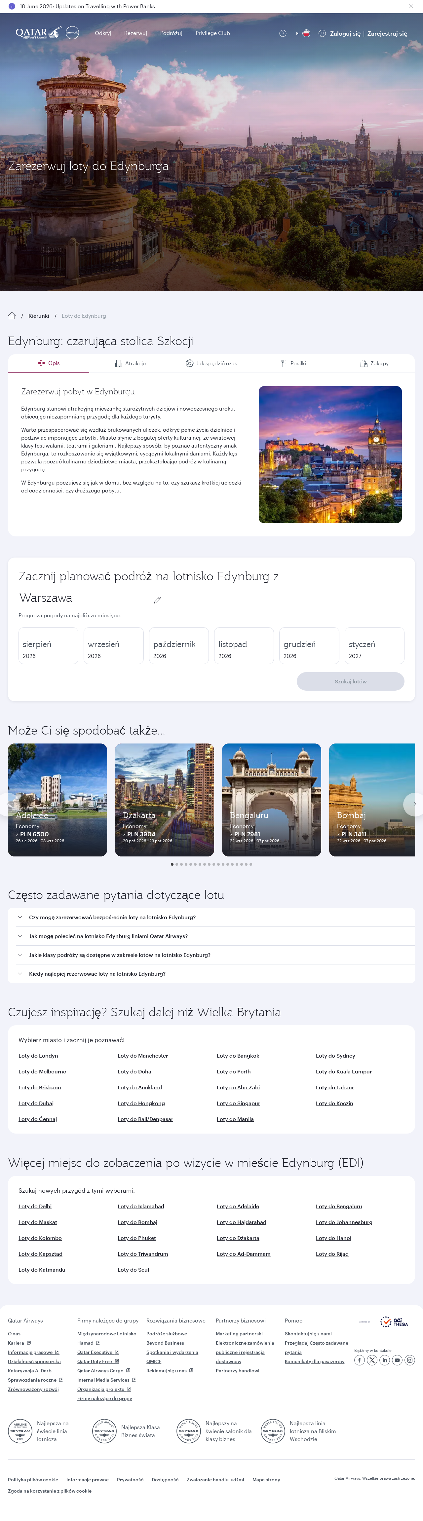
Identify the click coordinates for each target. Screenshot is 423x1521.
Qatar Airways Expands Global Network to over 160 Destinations (99, 6)
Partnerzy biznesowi (241, 1320)
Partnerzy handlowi (237, 1370)
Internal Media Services (103, 1380)
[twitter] (372, 1360)
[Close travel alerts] (411, 6)
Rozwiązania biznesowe (176, 1320)
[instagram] (409, 1360)
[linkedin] (384, 1360)
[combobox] (86, 597)
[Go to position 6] (195, 864)
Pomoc (293, 1320)
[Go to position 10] (213, 864)
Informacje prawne (87, 1479)
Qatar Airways (25, 1320)
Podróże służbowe (166, 1333)
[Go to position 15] (237, 864)
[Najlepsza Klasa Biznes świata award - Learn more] (104, 1431)
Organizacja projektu (100, 1389)
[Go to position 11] (218, 864)
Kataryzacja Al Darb (30, 1370)
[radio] (48, 645)
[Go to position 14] (232, 864)
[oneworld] (72, 33)
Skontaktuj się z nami (308, 1333)
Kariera (16, 1343)
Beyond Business (165, 1343)
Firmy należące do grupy (107, 1320)
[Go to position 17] (246, 864)
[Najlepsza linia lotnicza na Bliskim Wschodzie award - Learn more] (273, 1431)
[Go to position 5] (190, 864)
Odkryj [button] (103, 33)
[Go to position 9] (209, 864)
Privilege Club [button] (213, 33)
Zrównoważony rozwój (33, 1389)
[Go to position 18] (251, 864)
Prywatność (130, 1479)
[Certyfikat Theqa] (383, 1325)
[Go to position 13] (227, 864)
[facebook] (359, 1360)
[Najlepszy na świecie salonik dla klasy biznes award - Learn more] (188, 1431)
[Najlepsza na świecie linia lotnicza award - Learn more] (20, 1431)
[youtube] (397, 1360)
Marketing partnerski (239, 1333)
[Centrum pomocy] (283, 33)
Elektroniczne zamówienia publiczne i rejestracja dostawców (245, 1352)
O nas (14, 1333)
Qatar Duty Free (94, 1361)
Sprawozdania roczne (32, 1380)
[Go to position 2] (176, 864)
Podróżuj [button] (171, 33)
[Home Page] (12, 316)
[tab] (48, 363)
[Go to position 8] (204, 864)
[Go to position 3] (181, 864)
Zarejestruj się (387, 33)
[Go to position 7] (200, 864)
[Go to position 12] (223, 864)
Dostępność (165, 1479)
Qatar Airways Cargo (100, 1370)
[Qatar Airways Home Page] (39, 33)
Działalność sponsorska (34, 1361)
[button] (215, 917)
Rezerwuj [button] (135, 33)
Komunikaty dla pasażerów (314, 1361)
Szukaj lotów (351, 681)
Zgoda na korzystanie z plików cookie (50, 1491)
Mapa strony (266, 1479)
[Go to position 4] (186, 864)
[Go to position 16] (241, 864)
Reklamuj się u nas (166, 1370)
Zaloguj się (345, 33)
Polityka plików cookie (33, 1479)
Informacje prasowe (30, 1352)
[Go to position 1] (172, 864)
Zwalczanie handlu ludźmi (215, 1479)
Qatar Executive (94, 1352)
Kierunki (38, 315)
